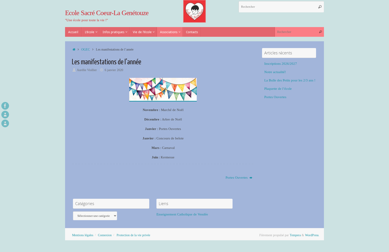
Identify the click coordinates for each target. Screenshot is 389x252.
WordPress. (312, 235)
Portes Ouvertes (237, 177)
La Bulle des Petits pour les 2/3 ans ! (289, 80)
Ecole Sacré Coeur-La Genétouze (106, 12)
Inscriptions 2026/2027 (280, 63)
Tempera (295, 235)
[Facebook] (5, 106)
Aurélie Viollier (87, 70)
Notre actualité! (275, 72)
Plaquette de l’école (278, 88)
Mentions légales (82, 235)
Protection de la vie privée (133, 235)
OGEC (85, 49)
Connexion (105, 235)
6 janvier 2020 (114, 70)
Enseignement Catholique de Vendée (182, 214)
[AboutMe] (5, 114)
